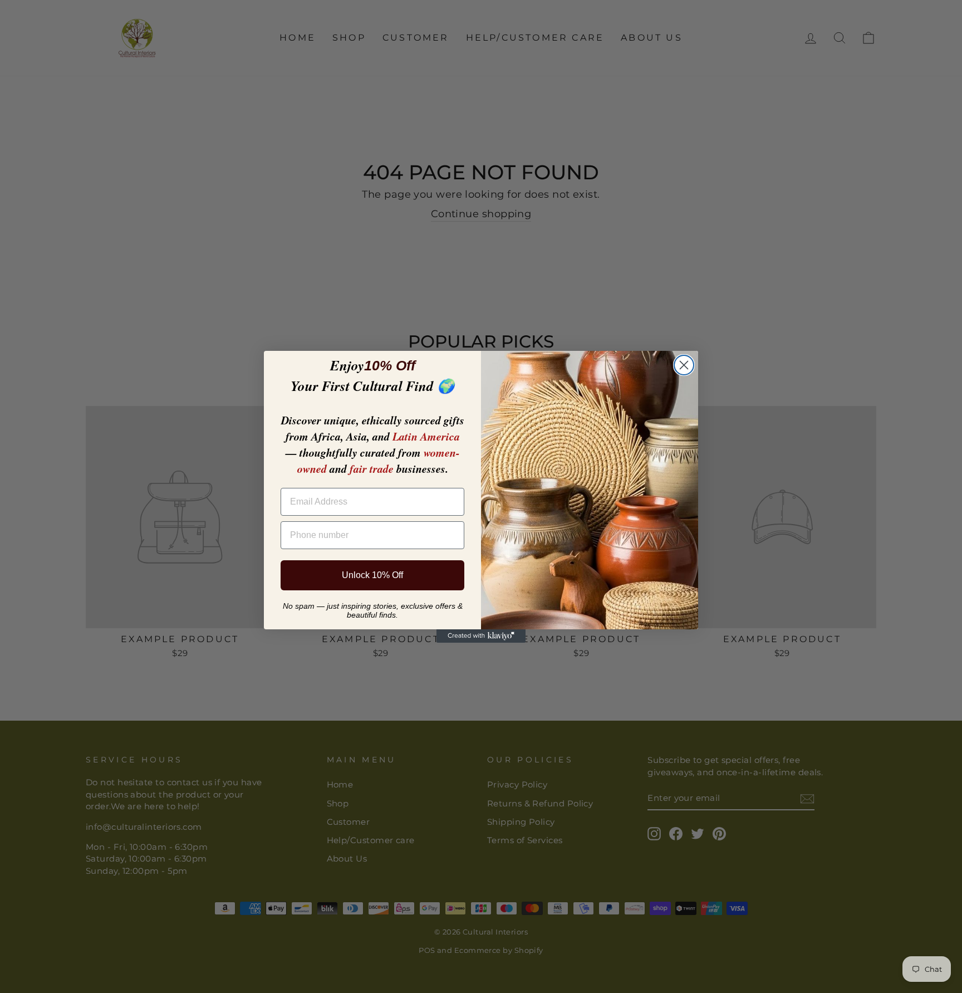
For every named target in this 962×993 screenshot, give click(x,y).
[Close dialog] (684, 365)
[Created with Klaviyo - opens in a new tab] (481, 636)
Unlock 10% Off (372, 575)
